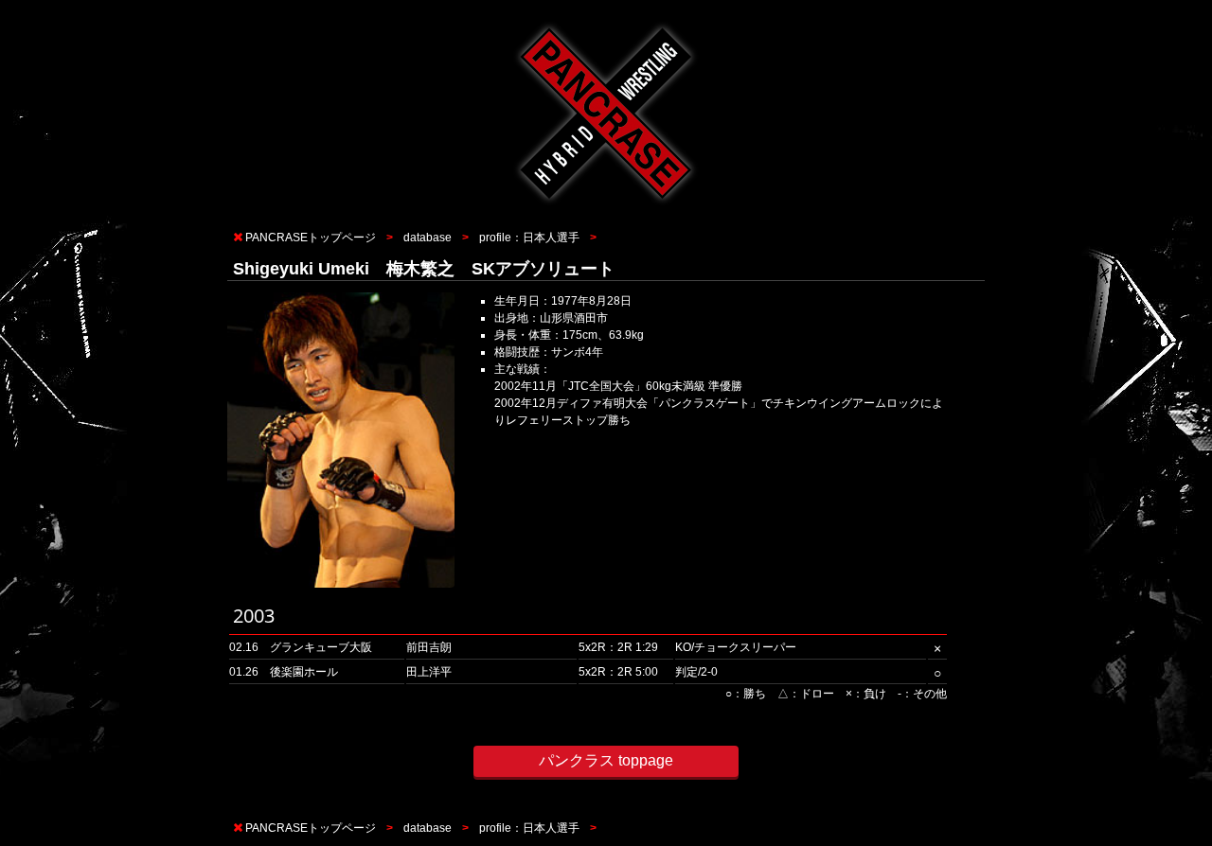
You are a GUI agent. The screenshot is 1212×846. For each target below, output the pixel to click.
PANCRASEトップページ (310, 237)
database (427, 237)
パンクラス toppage (606, 760)
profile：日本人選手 (529, 237)
